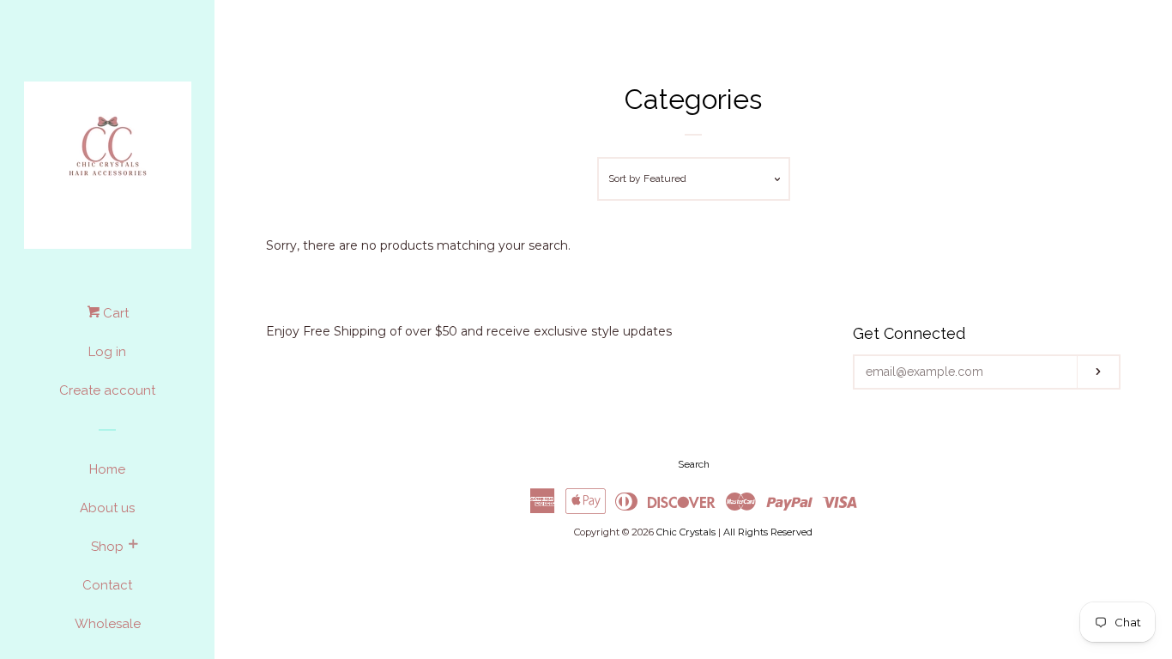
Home (107, 469)
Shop (107, 546)
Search (694, 464)
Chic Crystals (686, 532)
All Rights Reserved (768, 532)
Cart (114, 313)
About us (107, 508)
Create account (107, 390)
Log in (107, 352)
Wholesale (108, 624)
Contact (107, 585)
